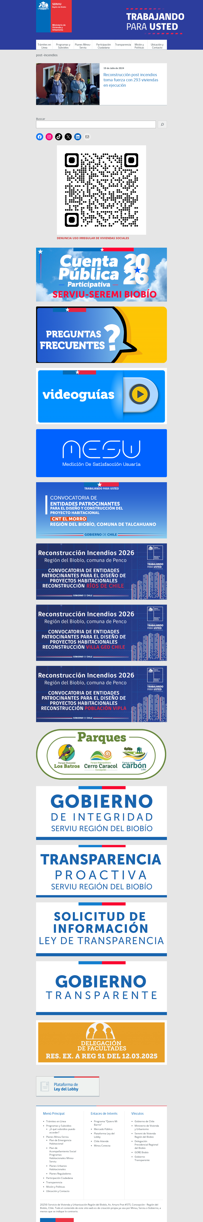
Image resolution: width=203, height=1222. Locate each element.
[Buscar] (162, 124)
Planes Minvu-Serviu (83, 46)
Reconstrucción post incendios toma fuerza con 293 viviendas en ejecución (130, 80)
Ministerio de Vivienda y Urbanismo (147, 1127)
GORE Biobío (141, 1152)
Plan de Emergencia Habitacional (60, 1142)
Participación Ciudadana (103, 46)
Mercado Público (103, 1129)
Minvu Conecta (102, 1145)
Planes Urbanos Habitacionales (58, 1167)
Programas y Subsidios (63, 46)
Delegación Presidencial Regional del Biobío (146, 1145)
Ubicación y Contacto (157, 46)
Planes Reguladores (60, 1173)
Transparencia (123, 44)
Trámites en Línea (44, 46)
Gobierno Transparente (142, 1158)
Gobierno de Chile (144, 1121)
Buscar (40, 119)
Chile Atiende (101, 1141)
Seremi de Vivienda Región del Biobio (145, 1135)
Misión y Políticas (139, 46)
